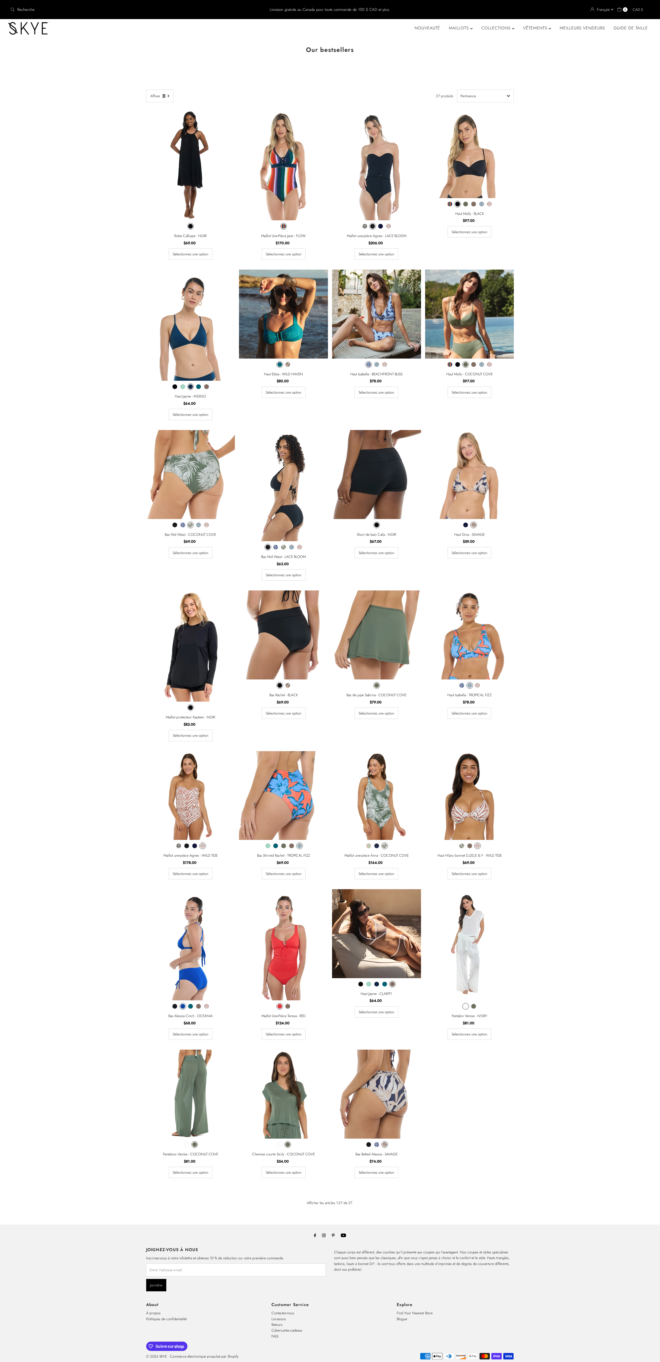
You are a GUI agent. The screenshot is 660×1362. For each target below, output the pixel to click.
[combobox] (114, 9)
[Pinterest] (333, 1235)
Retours (277, 1324)
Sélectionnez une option (190, 254)
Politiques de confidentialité (166, 1319)
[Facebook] (315, 1235)
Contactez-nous (282, 1313)
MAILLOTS (459, 28)
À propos (153, 1313)
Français (604, 9)
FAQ (274, 1336)
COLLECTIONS (496, 28)
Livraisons (278, 1319)
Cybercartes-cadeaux (286, 1330)
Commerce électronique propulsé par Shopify (204, 1356)
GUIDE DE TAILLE (631, 28)
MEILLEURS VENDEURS (582, 28)
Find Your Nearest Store (415, 1313)
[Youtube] (343, 1235)
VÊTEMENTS (536, 28)
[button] (640, 9)
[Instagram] (324, 1235)
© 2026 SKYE (156, 1356)
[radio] (190, 226)
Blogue (402, 1319)
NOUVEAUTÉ (427, 28)
